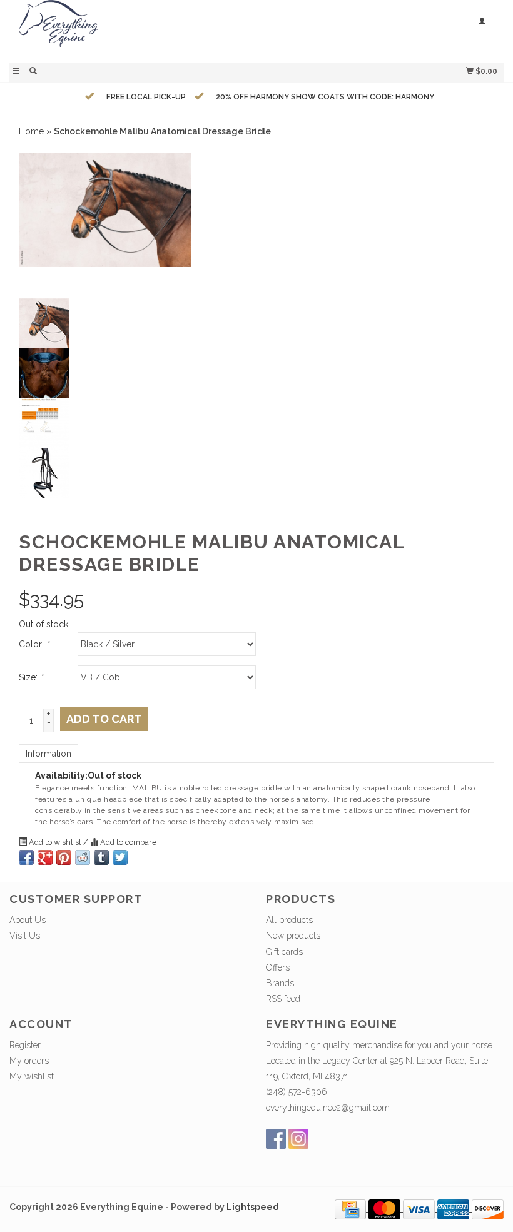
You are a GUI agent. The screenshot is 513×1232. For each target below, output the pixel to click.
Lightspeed (252, 1207)
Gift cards (284, 952)
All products (289, 920)
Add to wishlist (55, 842)
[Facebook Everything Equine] (276, 1139)
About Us (27, 920)
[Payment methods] (351, 1208)
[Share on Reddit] (82, 857)
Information (48, 754)
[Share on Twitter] (120, 857)
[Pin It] (63, 857)
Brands (280, 983)
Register (25, 1045)
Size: (31, 677)
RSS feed (283, 999)
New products (293, 936)
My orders (29, 1061)
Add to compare (127, 842)
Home (31, 131)
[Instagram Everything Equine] (298, 1139)
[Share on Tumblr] (101, 857)
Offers (278, 967)
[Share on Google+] (45, 857)
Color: (34, 644)
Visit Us (24, 936)
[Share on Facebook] (26, 857)
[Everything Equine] (133, 29)
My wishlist (31, 1076)
